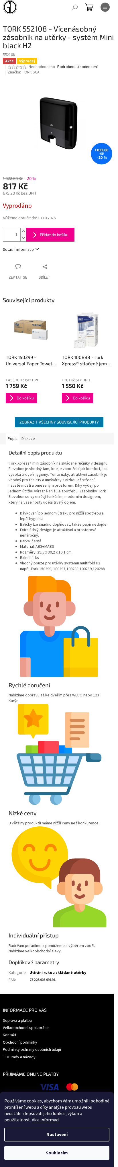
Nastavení (57, 1134)
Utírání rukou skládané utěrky (58, 973)
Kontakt (9, 1035)
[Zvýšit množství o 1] (23, 231)
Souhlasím (57, 1153)
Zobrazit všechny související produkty (59, 422)
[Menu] (105, 7)
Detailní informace (18, 250)
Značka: (24, 72)
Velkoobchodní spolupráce (26, 1028)
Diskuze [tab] (28, 439)
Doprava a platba (17, 1021)
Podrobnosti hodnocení (77, 67)
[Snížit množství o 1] (23, 238)
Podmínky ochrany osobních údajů (32, 1050)
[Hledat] (75, 7)
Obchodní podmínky (20, 1042)
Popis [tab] (12, 439)
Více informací (45, 1120)
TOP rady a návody (19, 1057)
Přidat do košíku (54, 234)
